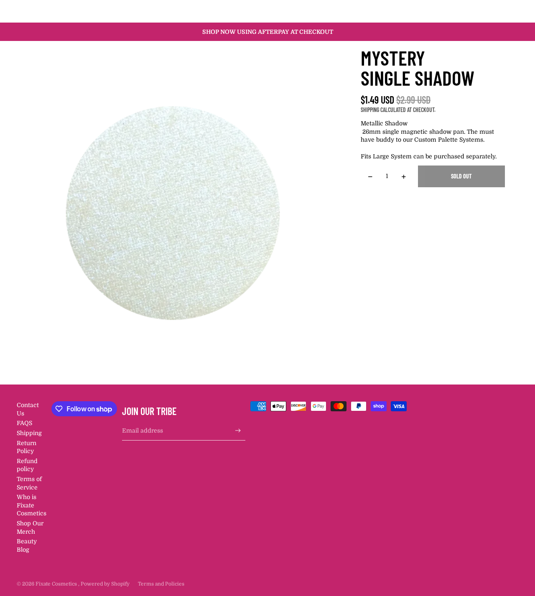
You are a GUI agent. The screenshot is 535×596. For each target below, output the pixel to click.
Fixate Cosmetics (57, 584)
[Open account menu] (491, 11)
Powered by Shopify (105, 584)
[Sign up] (238, 430)
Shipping (29, 433)
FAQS (24, 423)
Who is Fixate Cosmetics (31, 505)
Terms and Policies (161, 584)
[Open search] (473, 11)
